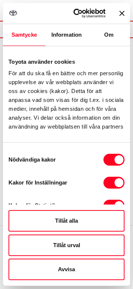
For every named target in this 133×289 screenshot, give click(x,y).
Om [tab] (108, 34)
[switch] (114, 183)
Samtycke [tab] (24, 34)
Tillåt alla (66, 220)
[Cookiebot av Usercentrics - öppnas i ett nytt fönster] (78, 13)
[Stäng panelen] (122, 13)
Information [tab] (66, 34)
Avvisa (66, 269)
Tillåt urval (66, 245)
